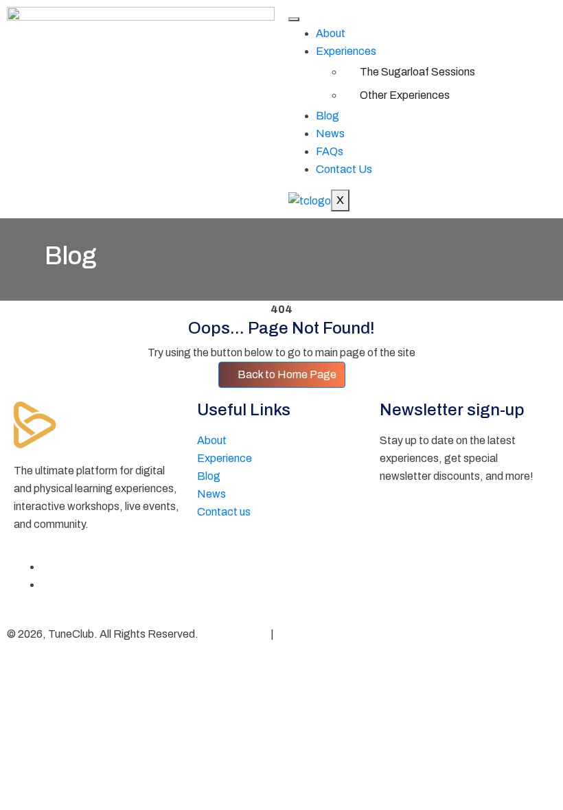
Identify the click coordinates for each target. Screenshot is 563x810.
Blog (327, 115)
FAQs (329, 151)
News (330, 133)
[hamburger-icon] (293, 19)
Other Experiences (405, 95)
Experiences (346, 51)
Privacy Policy (234, 634)
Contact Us (344, 169)
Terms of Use (308, 634)
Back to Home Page (285, 374)
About (330, 33)
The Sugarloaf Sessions (417, 72)
